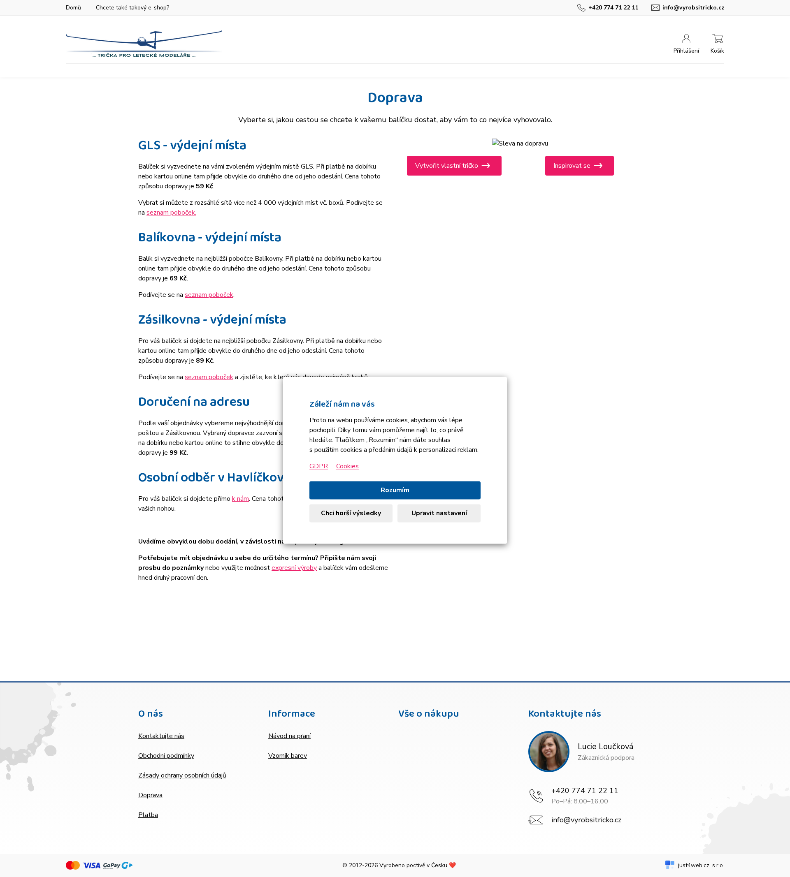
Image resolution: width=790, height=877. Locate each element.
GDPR (318, 466)
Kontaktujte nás (161, 735)
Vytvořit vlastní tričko (446, 165)
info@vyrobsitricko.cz (586, 820)
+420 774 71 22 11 (584, 791)
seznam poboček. (171, 212)
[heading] (200, 715)
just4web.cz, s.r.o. (701, 865)
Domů (73, 8)
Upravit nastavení (439, 513)
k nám (240, 498)
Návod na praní (289, 735)
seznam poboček (209, 294)
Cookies (347, 466)
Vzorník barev (287, 755)
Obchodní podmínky (166, 755)
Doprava (150, 795)
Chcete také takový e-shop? (132, 8)
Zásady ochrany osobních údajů (182, 775)
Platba (148, 814)
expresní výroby (294, 567)
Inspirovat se (571, 165)
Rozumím (395, 490)
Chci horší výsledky (351, 513)
